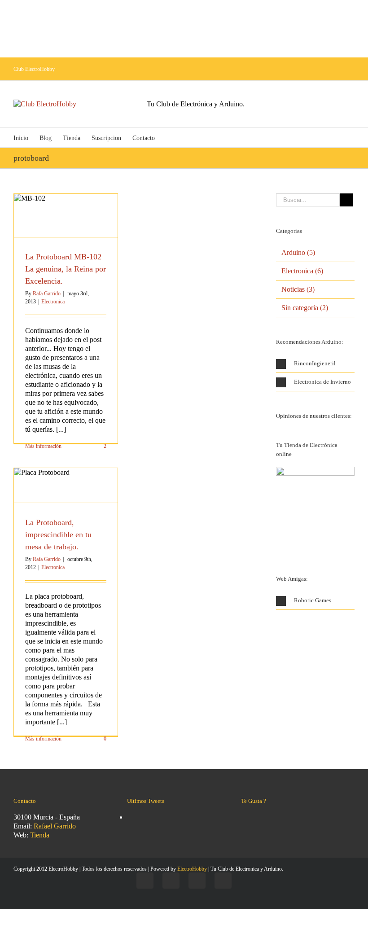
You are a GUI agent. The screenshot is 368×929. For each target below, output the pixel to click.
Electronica (53, 301)
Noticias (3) (298, 289)
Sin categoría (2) (304, 307)
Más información (43, 446)
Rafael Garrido (55, 826)
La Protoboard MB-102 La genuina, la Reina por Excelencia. (65, 268)
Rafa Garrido (47, 293)
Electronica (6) (302, 271)
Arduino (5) (298, 252)
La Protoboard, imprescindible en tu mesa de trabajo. (58, 534)
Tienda (39, 835)
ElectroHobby (192, 869)
